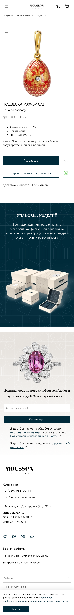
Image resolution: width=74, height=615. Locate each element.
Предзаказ (30, 160)
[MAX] (32, 536)
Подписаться (37, 419)
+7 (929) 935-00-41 (17, 491)
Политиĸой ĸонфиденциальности (34, 436)
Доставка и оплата (16, 185)
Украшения (23, 15)
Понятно (15, 609)
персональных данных (26, 432)
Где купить (40, 185)
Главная (8, 15)
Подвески (40, 15)
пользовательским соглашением (49, 601)
